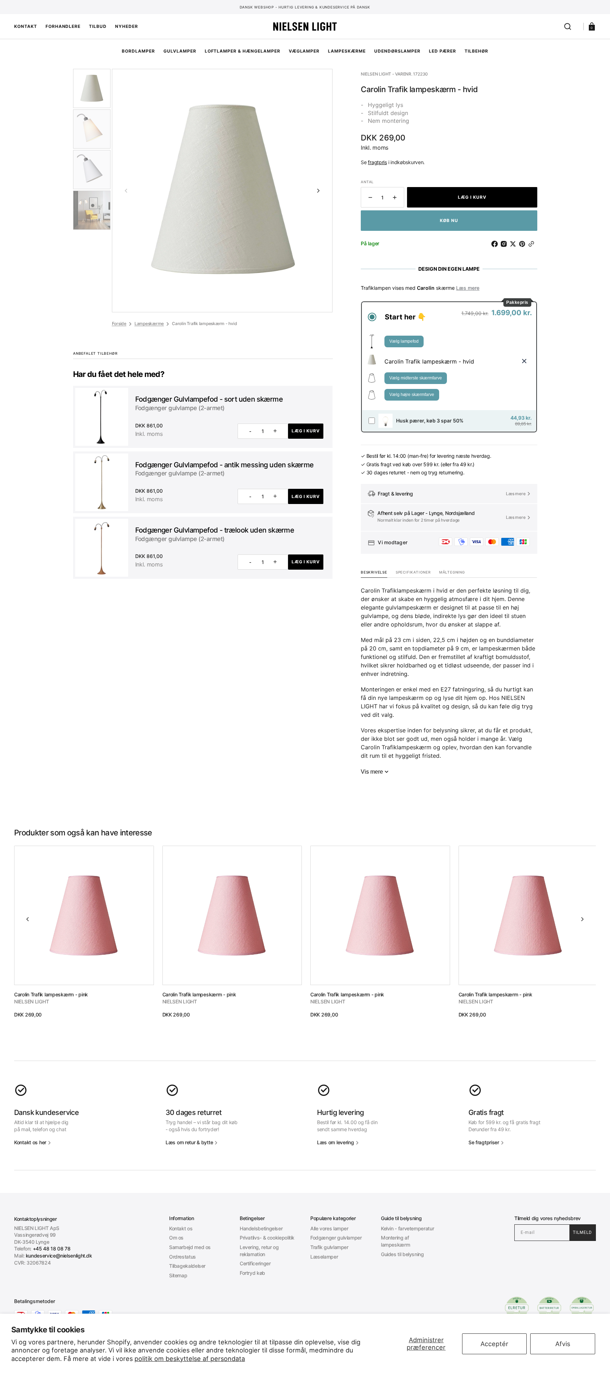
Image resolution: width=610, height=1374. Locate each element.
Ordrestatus (182, 1257)
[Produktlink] (84, 932)
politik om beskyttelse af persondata (189, 1358)
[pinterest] (523, 244)
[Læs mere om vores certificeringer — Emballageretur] (582, 1308)
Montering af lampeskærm (395, 1241)
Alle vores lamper (329, 1228)
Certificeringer (255, 1263)
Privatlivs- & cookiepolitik (267, 1238)
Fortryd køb (252, 1273)
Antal (367, 182)
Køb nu (449, 220)
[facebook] (496, 244)
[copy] (532, 244)
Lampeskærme (149, 323)
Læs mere (467, 288)
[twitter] (514, 244)
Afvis (562, 1344)
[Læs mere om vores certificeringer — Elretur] (517, 1308)
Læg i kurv (306, 430)
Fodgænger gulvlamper (336, 1238)
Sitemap (178, 1275)
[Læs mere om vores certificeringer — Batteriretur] (549, 1308)
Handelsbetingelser (261, 1228)
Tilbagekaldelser (187, 1266)
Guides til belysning (402, 1254)
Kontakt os (180, 1228)
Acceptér (494, 1344)
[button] (567, 26)
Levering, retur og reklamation (259, 1250)
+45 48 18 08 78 (52, 1249)
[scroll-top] (305, 1359)
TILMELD (582, 1232)
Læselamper (324, 1257)
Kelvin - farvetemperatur (407, 1228)
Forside (119, 323)
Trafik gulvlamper (329, 1247)
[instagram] (505, 244)
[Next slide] (318, 191)
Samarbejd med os (190, 1247)
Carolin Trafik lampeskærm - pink (51, 994)
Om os (176, 1238)
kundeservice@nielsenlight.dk (59, 1256)
